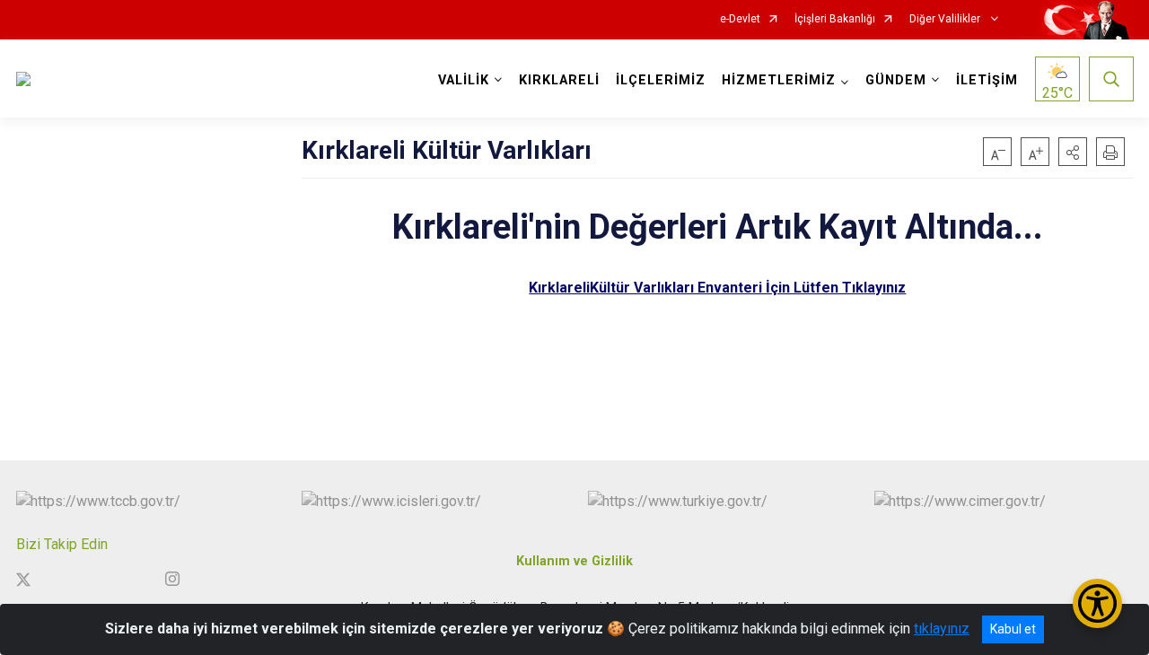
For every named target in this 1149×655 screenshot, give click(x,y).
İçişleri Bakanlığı (834, 19)
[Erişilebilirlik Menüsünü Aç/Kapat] (1097, 603)
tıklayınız (941, 628)
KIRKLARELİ (559, 80)
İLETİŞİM (987, 80)
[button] (1072, 151)
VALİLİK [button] (463, 80)
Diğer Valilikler (946, 19)
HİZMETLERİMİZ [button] (779, 80)
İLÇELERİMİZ (661, 80)
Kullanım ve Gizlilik (574, 561)
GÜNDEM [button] (895, 80)
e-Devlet (740, 19)
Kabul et (1013, 629)
